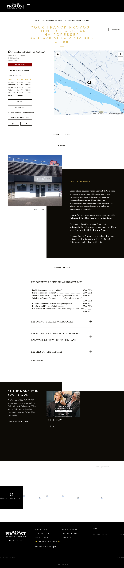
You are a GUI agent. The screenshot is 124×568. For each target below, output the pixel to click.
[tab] (62, 263)
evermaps (119, 114)
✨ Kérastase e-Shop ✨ (47, 542)
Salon (56, 134)
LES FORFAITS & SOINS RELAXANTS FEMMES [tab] (56, 282)
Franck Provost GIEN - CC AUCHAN (28, 52)
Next (42, 209)
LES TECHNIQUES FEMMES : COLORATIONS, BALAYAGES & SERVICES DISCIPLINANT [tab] (55, 336)
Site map (120, 557)
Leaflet (94, 114)
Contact (66, 537)
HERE (106, 114)
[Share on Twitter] (53, 426)
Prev (35, 209)
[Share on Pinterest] (50, 426)
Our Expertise (42, 533)
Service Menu (42, 537)
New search (116, 29)
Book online (20, 64)
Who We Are (41, 529)
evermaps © (105, 466)
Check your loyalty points (19, 421)
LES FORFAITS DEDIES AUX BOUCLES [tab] (52, 321)
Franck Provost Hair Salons (15, 5)
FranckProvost (44, 547)
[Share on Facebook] (47, 426)
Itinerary (19, 107)
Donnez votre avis (20, 118)
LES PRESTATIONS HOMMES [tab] (46, 351)
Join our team (69, 529)
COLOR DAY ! (54, 419)
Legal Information (7, 557)
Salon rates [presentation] (62, 267)
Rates (20, 101)
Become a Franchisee (73, 533)
